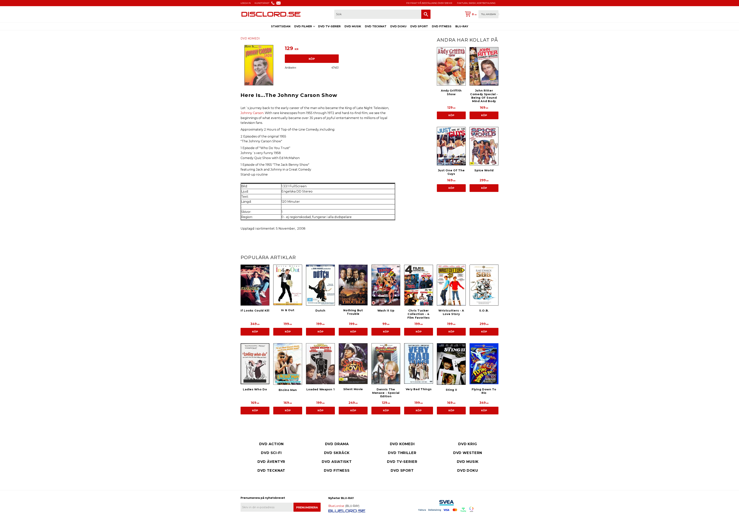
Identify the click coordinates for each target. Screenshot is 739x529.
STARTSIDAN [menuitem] (280, 26)
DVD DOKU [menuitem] (398, 26)
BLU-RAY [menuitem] (461, 26)
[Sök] (426, 14)
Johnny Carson (252, 113)
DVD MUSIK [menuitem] (352, 26)
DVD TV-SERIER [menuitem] (329, 26)
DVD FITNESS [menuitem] (441, 26)
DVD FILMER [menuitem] (303, 26)
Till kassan (488, 14)
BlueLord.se (336, 506)
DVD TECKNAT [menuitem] (375, 26)
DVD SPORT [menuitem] (419, 26)
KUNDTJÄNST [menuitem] (262, 3)
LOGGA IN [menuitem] (246, 3)
